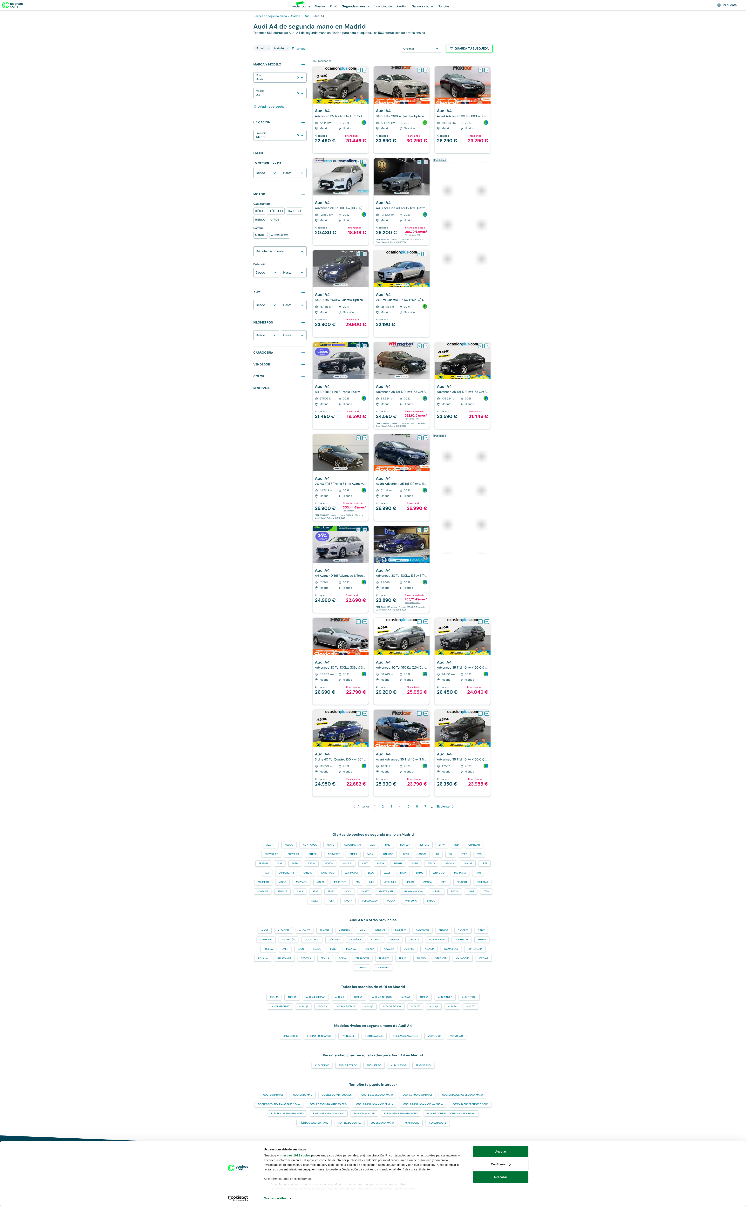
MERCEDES (340, 882)
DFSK (406, 854)
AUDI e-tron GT (280, 1006)
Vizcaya (483, 958)
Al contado (262, 162)
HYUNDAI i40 (348, 1036)
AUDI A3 (292, 997)
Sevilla (325, 958)
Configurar (498, 1164)
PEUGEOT (462, 882)
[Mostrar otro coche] (340, 101)
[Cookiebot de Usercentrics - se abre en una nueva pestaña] (238, 1198)
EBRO (464, 854)
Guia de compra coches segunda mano (451, 1113)
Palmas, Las (451, 948)
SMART (365, 891)
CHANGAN (474, 844)
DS (450, 854)
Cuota (277, 162)
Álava (264, 930)
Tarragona (362, 958)
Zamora (362, 967)
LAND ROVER (328, 872)
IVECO (431, 863)
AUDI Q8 (433, 1006)
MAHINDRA (460, 872)
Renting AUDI (423, 1065)
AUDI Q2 (303, 1006)
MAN (478, 872)
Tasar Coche (411, 1122)
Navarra (389, 948)
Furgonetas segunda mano (400, 1113)
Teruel (403, 958)
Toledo (421, 958)
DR (437, 854)
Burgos (443, 930)
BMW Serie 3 (290, 1036)
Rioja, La (263, 958)
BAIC (387, 844)
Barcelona (422, 930)
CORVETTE (334, 854)
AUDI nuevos (398, 1065)
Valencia (440, 958)
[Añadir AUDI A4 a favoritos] (358, 70)
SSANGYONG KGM (413, 891)
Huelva (482, 939)
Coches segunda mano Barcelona (279, 1104)
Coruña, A (355, 939)
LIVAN (403, 872)
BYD (456, 844)
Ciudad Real (312, 939)
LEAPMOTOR (351, 872)
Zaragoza (382, 967)
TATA (486, 891)
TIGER (331, 900)
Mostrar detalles (275, 1198)
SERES (331, 891)
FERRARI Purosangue (319, 1036)
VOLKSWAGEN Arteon (405, 1036)
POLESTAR (482, 882)
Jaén (285, 948)
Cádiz (481, 930)
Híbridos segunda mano (314, 1122)
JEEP (484, 863)
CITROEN (313, 854)
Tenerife (384, 958)
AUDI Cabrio (445, 997)
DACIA (370, 854)
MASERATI (263, 882)
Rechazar (500, 1177)
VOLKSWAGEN (369, 900)
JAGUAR (467, 863)
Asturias (344, 930)
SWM (471, 891)
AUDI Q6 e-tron (392, 1006)
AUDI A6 (358, 997)
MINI (371, 882)
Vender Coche (437, 1122)
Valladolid (462, 958)
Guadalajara (437, 939)
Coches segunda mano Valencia (423, 1104)
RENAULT (282, 891)
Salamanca (284, 958)
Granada (414, 939)
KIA (267, 872)
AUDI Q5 (368, 1006)
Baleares (400, 930)
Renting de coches (349, 1122)
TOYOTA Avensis (374, 1036)
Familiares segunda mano (328, 1113)
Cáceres (463, 930)
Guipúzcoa (461, 939)
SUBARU (436, 891)
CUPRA (353, 854)
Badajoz (380, 930)
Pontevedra (475, 948)
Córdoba (334, 939)
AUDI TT (470, 1006)
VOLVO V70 (456, 1036)
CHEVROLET (271, 854)
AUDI (373, 844)
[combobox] (256, 79)
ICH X (365, 863)
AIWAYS (289, 844)
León (301, 948)
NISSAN (410, 882)
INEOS (380, 863)
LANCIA (307, 872)
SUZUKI (454, 891)
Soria (342, 958)
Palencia (429, 948)
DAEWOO (388, 854)
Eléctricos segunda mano (287, 1113)
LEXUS (387, 872)
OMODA (427, 882)
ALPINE (330, 844)
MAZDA (320, 882)
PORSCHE (262, 891)
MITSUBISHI (390, 882)
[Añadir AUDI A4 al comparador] (364, 70)
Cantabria (266, 939)
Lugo (333, 948)
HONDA (329, 863)
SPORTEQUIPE (386, 891)
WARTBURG (410, 900)
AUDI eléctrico (348, 1065)
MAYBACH (301, 882)
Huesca (268, 948)
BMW (442, 844)
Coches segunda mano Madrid (328, 1104)
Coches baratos (273, 1094)
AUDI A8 (424, 997)
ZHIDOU (431, 900)
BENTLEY (405, 844)
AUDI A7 (405, 997)
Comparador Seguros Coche (470, 1104)
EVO (479, 854)
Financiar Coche (364, 1113)
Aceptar (500, 1151)
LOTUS (419, 872)
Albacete (283, 930)
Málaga (351, 948)
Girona (394, 939)
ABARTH (270, 844)
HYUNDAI (347, 863)
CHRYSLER (293, 854)
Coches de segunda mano (377, 1094)
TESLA (314, 900)
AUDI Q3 (322, 1006)
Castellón (288, 939)
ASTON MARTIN (352, 844)
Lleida (317, 948)
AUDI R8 (452, 1006)
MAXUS (282, 882)
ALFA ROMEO (310, 844)
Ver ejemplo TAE (412, 235)
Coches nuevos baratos (417, 1094)
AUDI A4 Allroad (315, 997)
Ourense (409, 948)
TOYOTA (348, 900)
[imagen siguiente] (365, 85)
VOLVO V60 (434, 1036)
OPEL (444, 882)
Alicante (304, 930)
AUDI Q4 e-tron (345, 1006)
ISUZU (414, 863)
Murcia (369, 948)
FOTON (311, 863)
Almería (324, 930)
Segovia (306, 958)
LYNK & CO (438, 872)
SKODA (347, 891)
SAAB (300, 891)
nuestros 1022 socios (295, 1155)
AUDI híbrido (374, 1065)
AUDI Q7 (415, 1006)
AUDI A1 (274, 997)
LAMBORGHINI (286, 872)
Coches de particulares (337, 1094)
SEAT (315, 891)
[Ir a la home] (12, 5)
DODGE (422, 854)
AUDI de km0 (322, 1065)
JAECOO (449, 863)
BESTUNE (424, 844)
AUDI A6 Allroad (382, 997)
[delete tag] (268, 48)
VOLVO (391, 900)
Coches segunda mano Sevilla (375, 1104)
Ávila (362, 930)
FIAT (279, 863)
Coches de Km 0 (302, 1094)
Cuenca (376, 939)
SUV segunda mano (382, 1122)
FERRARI (263, 863)
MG (358, 882)
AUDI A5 (339, 997)
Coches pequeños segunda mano (462, 1094)
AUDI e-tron (469, 997)
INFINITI (398, 863)
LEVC (371, 872)
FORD (295, 863)
